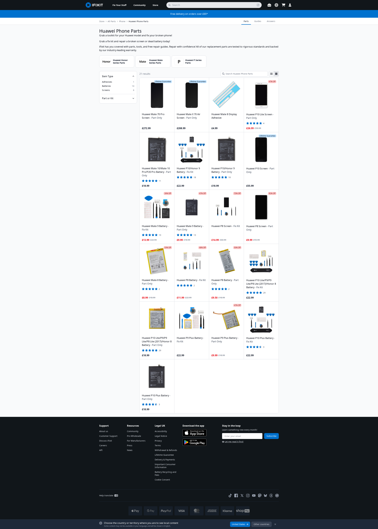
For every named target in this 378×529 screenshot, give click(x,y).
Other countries (261, 524)
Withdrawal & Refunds (166, 450)
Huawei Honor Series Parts (120, 61)
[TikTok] (230, 495)
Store (101, 21)
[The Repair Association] (277, 495)
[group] (274, 73)
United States (238, 524)
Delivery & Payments (165, 459)
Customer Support (108, 436)
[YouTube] (254, 495)
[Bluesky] (265, 495)
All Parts (112, 21)
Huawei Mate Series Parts (156, 61)
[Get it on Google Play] (194, 442)
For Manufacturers (136, 440)
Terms (158, 445)
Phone (122, 21)
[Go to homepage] (95, 5)
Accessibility (161, 431)
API (100, 450)
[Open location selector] (276, 5)
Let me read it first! (234, 441)
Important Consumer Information (165, 466)
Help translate (106, 495)
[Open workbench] (269, 5)
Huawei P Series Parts (193, 61)
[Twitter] (242, 495)
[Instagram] (248, 495)
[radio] (271, 73)
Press (129, 445)
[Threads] (271, 495)
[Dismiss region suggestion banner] (275, 524)
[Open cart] (283, 5)
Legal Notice (161, 436)
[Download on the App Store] (194, 432)
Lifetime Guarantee (164, 454)
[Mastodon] (259, 495)
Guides (257, 21)
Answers (271, 21)
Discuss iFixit (105, 440)
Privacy (158, 440)
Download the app (193, 425)
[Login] (290, 5)
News (129, 450)
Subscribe (271, 436)
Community (132, 431)
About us (103, 431)
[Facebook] (236, 495)
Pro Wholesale (134, 436)
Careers (103, 445)
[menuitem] (119, 5)
